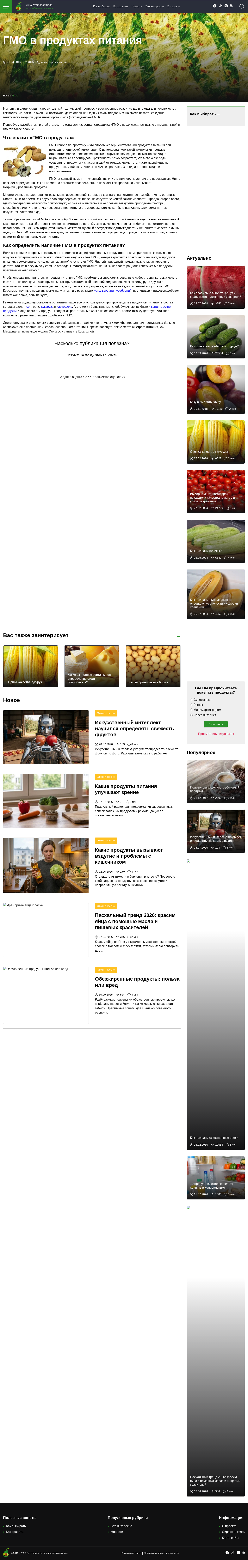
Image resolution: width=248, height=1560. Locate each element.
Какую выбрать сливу (205, 402)
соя (28, 306)
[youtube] (231, 6)
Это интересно (154, 6)
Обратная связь (233, 1531)
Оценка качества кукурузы (25, 682)
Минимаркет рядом (207, 709)
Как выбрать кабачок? (206, 550)
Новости (137, 6)
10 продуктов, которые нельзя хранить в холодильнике (211, 1185)
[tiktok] (220, 6)
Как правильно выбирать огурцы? (214, 346)
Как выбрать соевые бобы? (148, 682)
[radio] (78, 365)
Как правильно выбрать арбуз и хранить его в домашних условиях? (215, 294)
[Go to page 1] (178, 636)
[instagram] (226, 6)
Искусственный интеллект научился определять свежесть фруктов (134, 728)
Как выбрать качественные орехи (214, 1137)
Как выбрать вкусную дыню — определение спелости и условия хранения (214, 603)
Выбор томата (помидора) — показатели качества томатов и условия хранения (212, 497)
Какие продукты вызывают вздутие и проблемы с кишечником (129, 856)
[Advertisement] (32, 566)
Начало (7, 95)
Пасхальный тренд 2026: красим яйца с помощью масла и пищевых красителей (135, 921)
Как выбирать (101, 6)
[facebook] (215, 6)
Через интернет (205, 715)
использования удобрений (113, 290)
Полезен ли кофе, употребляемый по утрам (214, 789)
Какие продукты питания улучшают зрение (126, 789)
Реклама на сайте (131, 1553)
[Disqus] (92, 442)
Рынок (198, 704)
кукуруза (47, 306)
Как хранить (120, 6)
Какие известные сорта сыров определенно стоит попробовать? (89, 678)
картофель (64, 306)
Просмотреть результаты (216, 733)
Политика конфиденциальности (161, 1553)
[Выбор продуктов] (6, 6)
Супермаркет (203, 699)
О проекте (173, 6)
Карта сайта (230, 1537)
